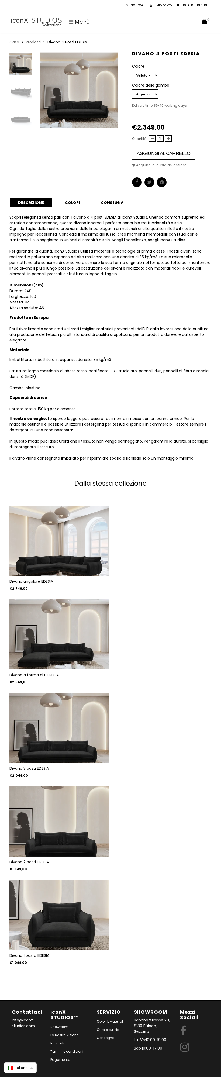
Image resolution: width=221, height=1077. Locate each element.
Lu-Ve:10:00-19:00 (150, 1040)
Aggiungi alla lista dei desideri (161, 165)
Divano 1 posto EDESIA (29, 955)
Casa (14, 42)
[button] (20, 1068)
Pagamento (60, 1059)
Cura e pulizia (108, 1029)
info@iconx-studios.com (23, 1022)
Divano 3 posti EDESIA (29, 768)
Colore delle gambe (150, 85)
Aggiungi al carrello (163, 153)
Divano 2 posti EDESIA (29, 862)
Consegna (106, 1037)
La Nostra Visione (64, 1035)
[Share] (137, 182)
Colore (138, 66)
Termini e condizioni (66, 1051)
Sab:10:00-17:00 (148, 1048)
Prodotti (33, 42)
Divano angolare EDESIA (31, 581)
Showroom (59, 1026)
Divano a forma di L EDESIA (34, 675)
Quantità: (139, 138)
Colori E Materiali (110, 1021)
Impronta (58, 1043)
